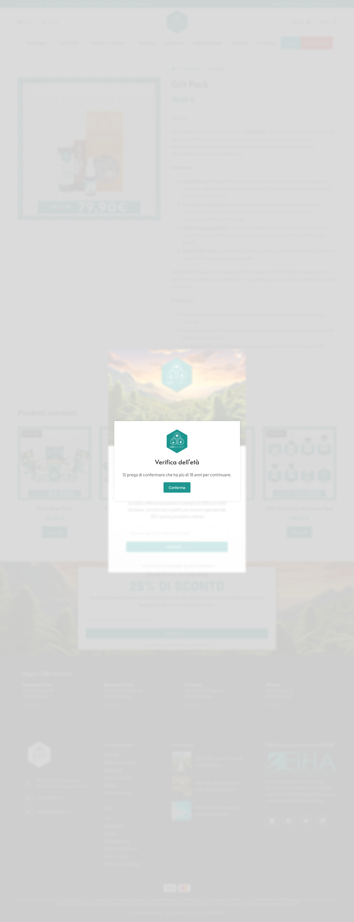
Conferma (177, 487)
